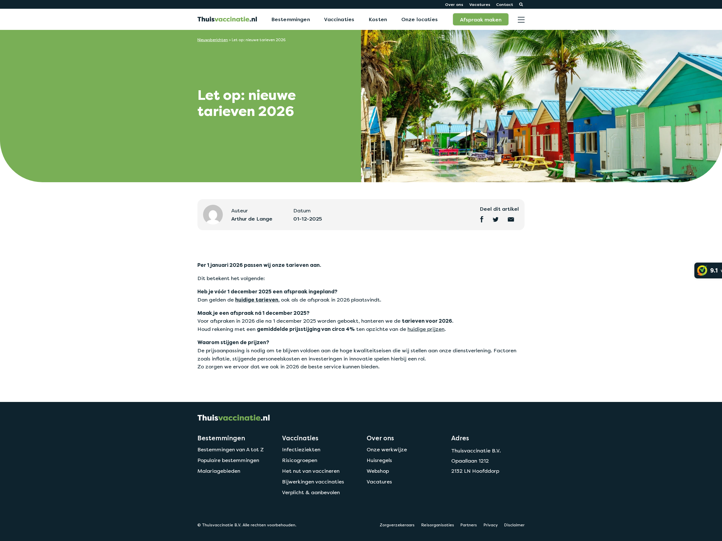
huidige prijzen (426, 329)
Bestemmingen (290, 19)
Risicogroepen (299, 460)
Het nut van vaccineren (311, 471)
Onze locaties (419, 19)
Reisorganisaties (437, 524)
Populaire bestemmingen (228, 460)
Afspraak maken (480, 19)
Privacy (490, 524)
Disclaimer (514, 524)
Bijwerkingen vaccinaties (313, 481)
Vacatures (479, 4)
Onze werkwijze (387, 449)
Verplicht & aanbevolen (311, 492)
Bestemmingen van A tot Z (230, 449)
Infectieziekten (301, 449)
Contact (504, 4)
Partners (468, 524)
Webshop (378, 471)
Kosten (378, 19)
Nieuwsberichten (212, 40)
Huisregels (379, 460)
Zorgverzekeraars (397, 524)
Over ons (454, 4)
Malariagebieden (218, 471)
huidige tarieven (256, 299)
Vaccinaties (339, 19)
